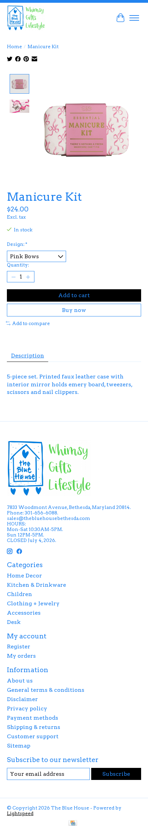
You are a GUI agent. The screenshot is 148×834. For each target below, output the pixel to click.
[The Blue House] (26, 18)
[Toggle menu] (134, 18)
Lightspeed (20, 813)
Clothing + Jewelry (33, 603)
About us (20, 680)
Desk (14, 622)
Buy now (74, 310)
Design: (17, 244)
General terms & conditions (45, 690)
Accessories (24, 612)
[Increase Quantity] (27, 276)
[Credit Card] (72, 823)
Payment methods (32, 718)
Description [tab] (27, 355)
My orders (21, 656)
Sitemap (18, 745)
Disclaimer (22, 699)
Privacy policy (27, 708)
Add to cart (74, 295)
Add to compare (31, 323)
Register (18, 646)
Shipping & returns (33, 727)
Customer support (33, 736)
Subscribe (116, 774)
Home (14, 46)
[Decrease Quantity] (13, 276)
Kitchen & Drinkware (36, 585)
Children (19, 594)
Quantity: (18, 265)
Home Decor (24, 575)
